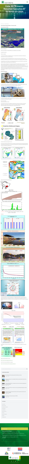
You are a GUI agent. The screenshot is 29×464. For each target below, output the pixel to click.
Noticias (7, 13)
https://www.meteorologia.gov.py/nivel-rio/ (7, 360)
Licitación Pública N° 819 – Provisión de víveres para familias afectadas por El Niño (16, 387)
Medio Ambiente (4, 411)
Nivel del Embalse (7, 23)
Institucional (3, 408)
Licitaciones (3, 409)
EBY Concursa (4, 405)
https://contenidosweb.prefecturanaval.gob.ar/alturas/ (8, 363)
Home (5, 13)
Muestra (3, 412)
